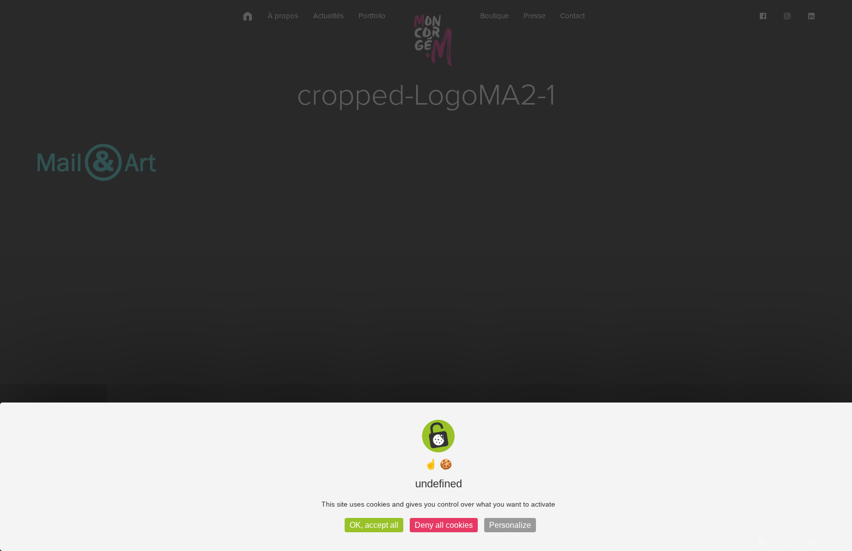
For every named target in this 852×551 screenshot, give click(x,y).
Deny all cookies (444, 525)
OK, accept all (374, 525)
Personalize (510, 525)
